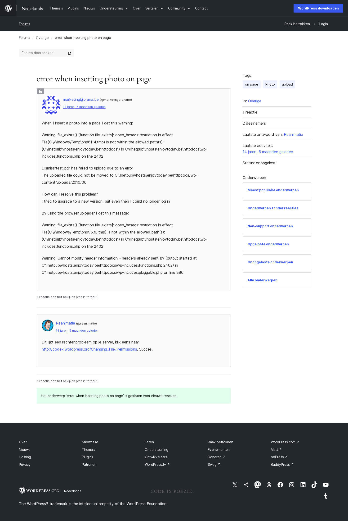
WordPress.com (285, 442)
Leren (149, 442)
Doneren (217, 457)
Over (23, 442)
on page (251, 84)
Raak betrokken (220, 442)
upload (287, 84)
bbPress (279, 457)
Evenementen (219, 450)
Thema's (88, 450)
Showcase (90, 442)
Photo (270, 84)
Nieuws (24, 450)
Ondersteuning (156, 450)
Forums (24, 24)
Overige (42, 38)
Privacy (25, 464)
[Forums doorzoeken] (69, 53)
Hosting (25, 457)
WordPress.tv (157, 464)
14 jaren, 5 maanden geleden (84, 107)
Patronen (89, 464)
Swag (214, 464)
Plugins (87, 457)
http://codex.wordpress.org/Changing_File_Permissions (89, 349)
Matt (276, 450)
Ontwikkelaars (156, 457)
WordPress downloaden (318, 8)
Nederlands (72, 491)
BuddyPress (282, 464)
